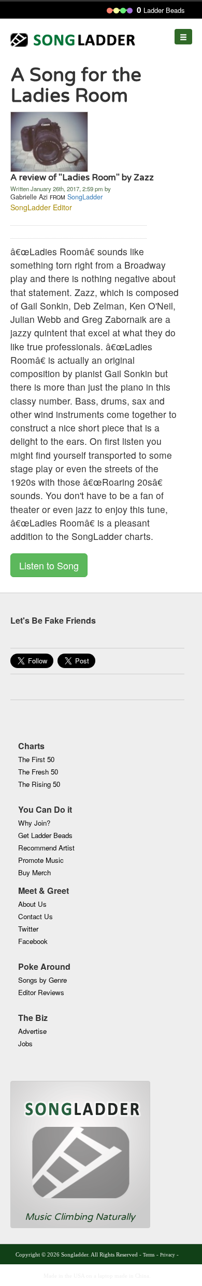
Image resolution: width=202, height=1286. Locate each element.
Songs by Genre (42, 980)
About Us (32, 904)
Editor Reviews (41, 992)
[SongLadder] (49, 140)
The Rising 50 (39, 784)
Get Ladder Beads (45, 835)
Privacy (167, 1255)
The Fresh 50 (38, 772)
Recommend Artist (46, 848)
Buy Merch (34, 872)
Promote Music (41, 860)
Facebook (33, 941)
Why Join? (34, 823)
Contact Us (35, 916)
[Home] (74, 37)
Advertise (32, 1031)
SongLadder (85, 197)
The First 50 (36, 759)
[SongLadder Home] (80, 1146)
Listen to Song (49, 565)
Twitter (28, 929)
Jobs (25, 1043)
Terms (149, 1255)
